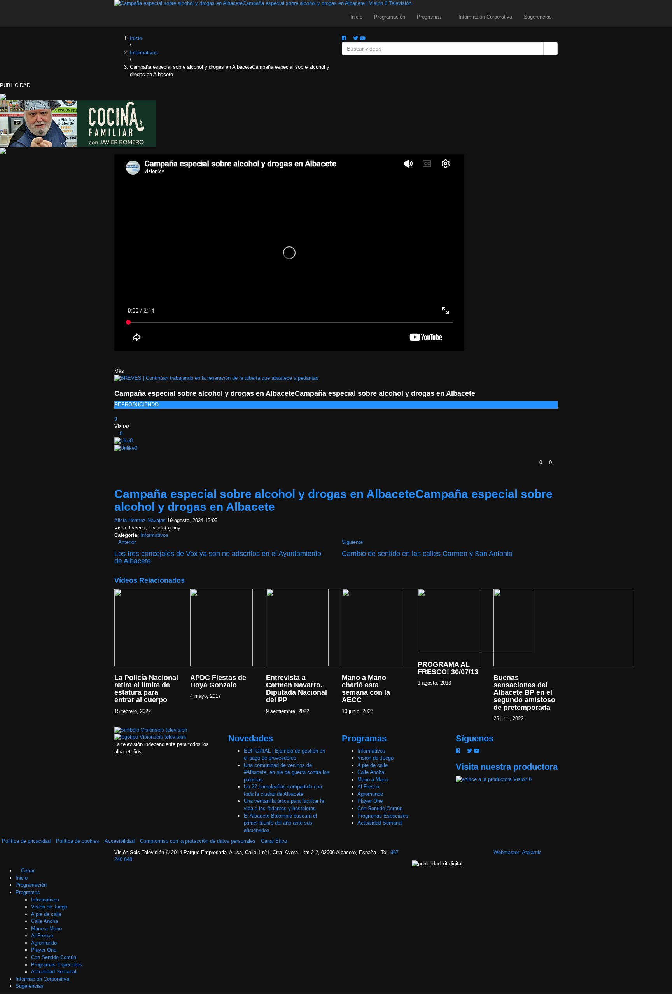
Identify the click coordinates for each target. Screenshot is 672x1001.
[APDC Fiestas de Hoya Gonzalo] (259, 627)
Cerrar (27, 870)
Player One (370, 801)
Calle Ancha (370, 772)
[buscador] (369, 38)
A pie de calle (372, 765)
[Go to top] (2, 997)
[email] (350, 38)
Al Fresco (368, 787)
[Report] (116, 455)
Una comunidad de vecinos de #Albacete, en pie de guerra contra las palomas (286, 772)
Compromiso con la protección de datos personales (198, 841)
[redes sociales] (344, 38)
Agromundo (370, 794)
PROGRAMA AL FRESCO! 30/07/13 (448, 668)
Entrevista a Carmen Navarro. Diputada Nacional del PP (296, 689)
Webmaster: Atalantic (518, 852)
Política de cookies (77, 841)
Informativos (154, 535)
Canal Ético (274, 841)
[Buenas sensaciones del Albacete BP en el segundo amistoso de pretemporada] (563, 627)
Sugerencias (538, 17)
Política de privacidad (26, 841)
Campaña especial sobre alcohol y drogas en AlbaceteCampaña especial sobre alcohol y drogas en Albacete (294, 393)
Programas (430, 17)
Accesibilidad (120, 841)
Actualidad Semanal (379, 823)
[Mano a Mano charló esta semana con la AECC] (411, 627)
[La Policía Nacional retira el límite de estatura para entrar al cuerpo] (183, 627)
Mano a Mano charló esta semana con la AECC (366, 689)
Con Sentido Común (379, 808)
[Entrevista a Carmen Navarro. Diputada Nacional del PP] (335, 627)
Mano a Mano (372, 780)
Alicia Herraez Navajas (140, 520)
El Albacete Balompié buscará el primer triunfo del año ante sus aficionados (280, 823)
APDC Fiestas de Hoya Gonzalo (218, 681)
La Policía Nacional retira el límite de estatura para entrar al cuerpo (146, 689)
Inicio (356, 17)
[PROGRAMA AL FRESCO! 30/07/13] (475, 620)
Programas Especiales (382, 816)
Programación (389, 17)
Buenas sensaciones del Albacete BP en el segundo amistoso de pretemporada (524, 692)
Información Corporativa (485, 17)
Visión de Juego (375, 758)
